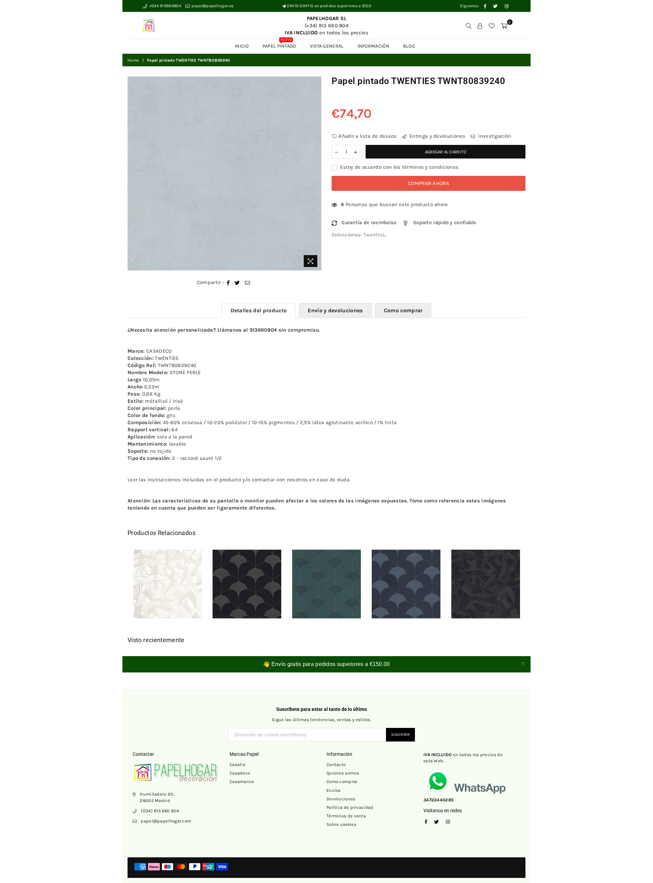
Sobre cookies (341, 824)
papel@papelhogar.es (211, 5)
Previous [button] (120, 589)
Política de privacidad (349, 807)
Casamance (242, 781)
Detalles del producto (259, 310)
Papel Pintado (279, 44)
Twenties (374, 235)
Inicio (242, 46)
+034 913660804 (164, 5)
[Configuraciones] (479, 25)
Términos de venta (346, 815)
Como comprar (403, 310)
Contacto (336, 764)
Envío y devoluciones (335, 310)
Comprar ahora (428, 183)
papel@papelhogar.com (166, 820)
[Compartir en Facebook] (228, 282)
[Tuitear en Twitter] (237, 282)
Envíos (333, 790)
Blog (409, 46)
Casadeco (240, 773)
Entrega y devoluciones (437, 136)
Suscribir (400, 734)
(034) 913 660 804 (160, 810)
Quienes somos (342, 773)
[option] (224, 173)
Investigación (494, 136)
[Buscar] (468, 25)
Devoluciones (341, 798)
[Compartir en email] (247, 282)
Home (133, 60)
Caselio (237, 764)
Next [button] (533, 589)
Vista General (327, 46)
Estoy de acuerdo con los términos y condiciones (398, 167)
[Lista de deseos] (491, 25)
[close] (523, 663)
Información (373, 46)
